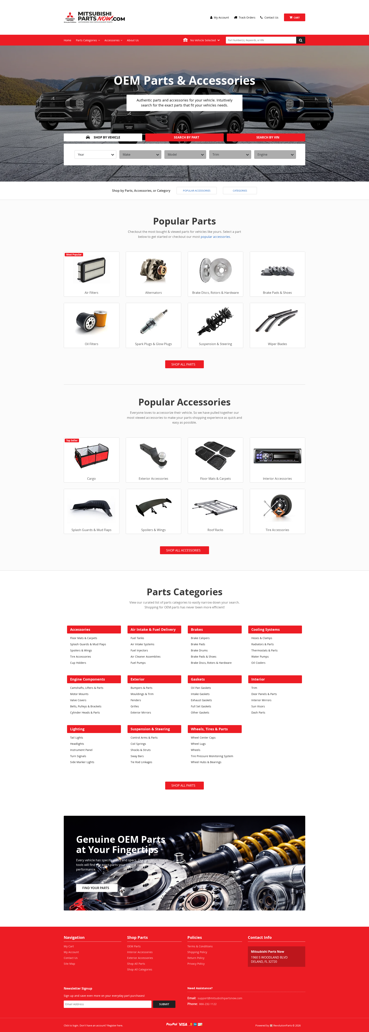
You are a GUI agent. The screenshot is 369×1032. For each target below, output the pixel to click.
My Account (221, 17)
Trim (254, 688)
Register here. (115, 1025)
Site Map (69, 963)
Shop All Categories (139, 969)
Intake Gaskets (200, 694)
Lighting (77, 729)
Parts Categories (86, 40)
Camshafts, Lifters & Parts (86, 688)
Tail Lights (76, 737)
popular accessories (215, 237)
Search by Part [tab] (186, 137)
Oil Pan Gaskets (201, 688)
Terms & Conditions (200, 946)
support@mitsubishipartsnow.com (220, 998)
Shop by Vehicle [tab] (106, 137)
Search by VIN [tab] (267, 137)
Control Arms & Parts (144, 737)
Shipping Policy (197, 952)
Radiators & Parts (262, 644)
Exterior (138, 679)
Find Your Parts (95, 888)
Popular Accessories (196, 190)
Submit (164, 1004)
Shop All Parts (183, 364)
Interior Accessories (140, 952)
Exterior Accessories (140, 958)
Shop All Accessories (183, 550)
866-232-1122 (208, 1004)
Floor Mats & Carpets (83, 638)
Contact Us (271, 17)
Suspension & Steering (150, 729)
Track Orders (246, 17)
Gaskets (198, 679)
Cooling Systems (265, 629)
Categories (240, 190)
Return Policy (195, 958)
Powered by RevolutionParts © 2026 (278, 1025)
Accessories (80, 629)
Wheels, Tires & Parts (209, 729)
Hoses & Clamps (261, 638)
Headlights (77, 744)
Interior (258, 679)
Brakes (197, 629)
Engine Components (87, 679)
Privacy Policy (196, 963)
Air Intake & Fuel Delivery (153, 629)
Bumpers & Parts (141, 688)
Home (67, 40)
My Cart (69, 946)
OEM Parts (134, 946)
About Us (133, 40)
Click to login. (71, 1025)
